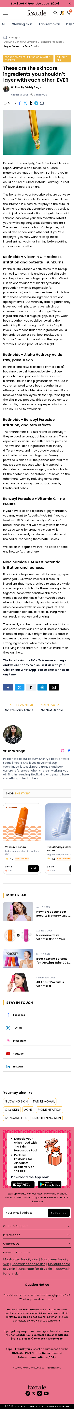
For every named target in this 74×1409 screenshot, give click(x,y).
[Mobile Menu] (14, 13)
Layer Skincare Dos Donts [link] (21, 46)
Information (12, 1235)
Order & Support (15, 1226)
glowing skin (22, 24)
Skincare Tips (62, 59)
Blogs (14, 37)
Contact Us (11, 1244)
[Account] (62, 13)
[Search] (55, 13)
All (3, 24)
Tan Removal (49, 24)
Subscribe (59, 1212)
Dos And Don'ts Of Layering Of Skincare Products (33, 41)
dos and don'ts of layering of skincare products (27, 59)
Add (33, 868)
